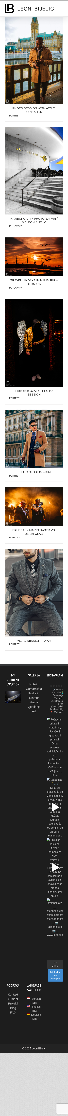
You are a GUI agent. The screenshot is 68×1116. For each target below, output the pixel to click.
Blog (13, 1008)
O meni (13, 999)
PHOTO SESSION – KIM (34, 472)
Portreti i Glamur (33, 696)
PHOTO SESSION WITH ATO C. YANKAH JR (34, 110)
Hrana (34, 702)
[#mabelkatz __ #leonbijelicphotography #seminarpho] (55, 927)
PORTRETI (14, 115)
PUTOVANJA (15, 226)
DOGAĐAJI (14, 537)
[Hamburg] (34, 60)
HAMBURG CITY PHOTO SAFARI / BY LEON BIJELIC (34, 220)
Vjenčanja (33, 707)
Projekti (13, 1003)
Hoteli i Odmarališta (34, 687)
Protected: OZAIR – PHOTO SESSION (34, 392)
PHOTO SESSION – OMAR (34, 640)
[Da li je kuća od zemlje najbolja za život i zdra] (55, 867)
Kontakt (13, 994)
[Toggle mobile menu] (61, 10)
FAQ (13, 1012)
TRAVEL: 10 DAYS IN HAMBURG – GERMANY (34, 282)
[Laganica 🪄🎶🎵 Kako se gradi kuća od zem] (55, 807)
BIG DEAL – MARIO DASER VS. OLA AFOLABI (34, 531)
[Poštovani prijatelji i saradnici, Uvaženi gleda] (55, 747)
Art (34, 711)
